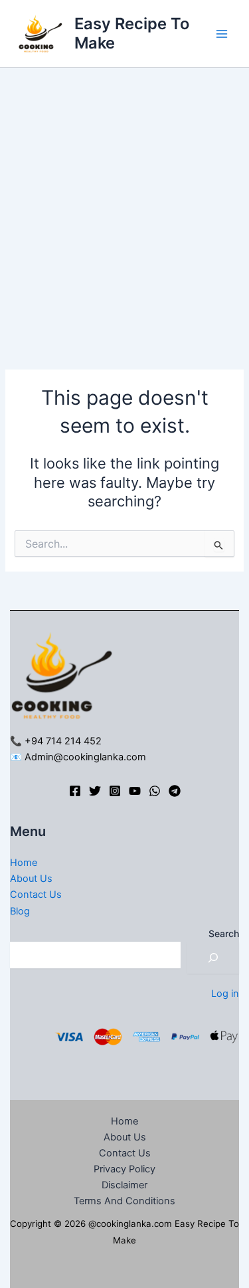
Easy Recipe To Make (131, 33)
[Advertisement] (124, 199)
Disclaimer (124, 1185)
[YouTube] (135, 791)
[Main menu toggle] (222, 34)
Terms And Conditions (124, 1201)
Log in (225, 994)
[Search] (213, 958)
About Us (31, 879)
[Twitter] (95, 791)
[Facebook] (75, 791)
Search (223, 933)
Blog (20, 911)
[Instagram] (115, 791)
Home (23, 863)
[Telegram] (175, 791)
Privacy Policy (124, 1169)
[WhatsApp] (155, 791)
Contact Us (36, 895)
